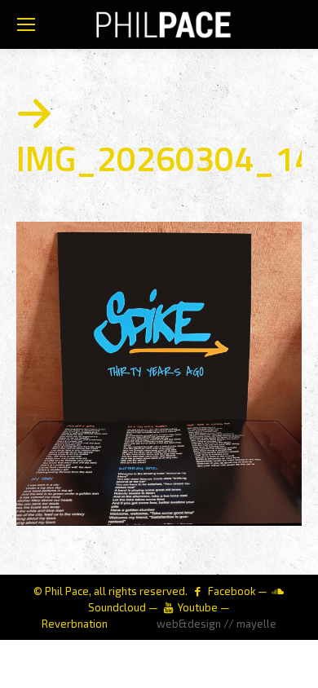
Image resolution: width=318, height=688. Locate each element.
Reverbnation (75, 623)
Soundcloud (117, 607)
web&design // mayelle (216, 623)
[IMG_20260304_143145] (159, 374)
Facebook (231, 591)
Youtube (198, 607)
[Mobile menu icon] (26, 24)
